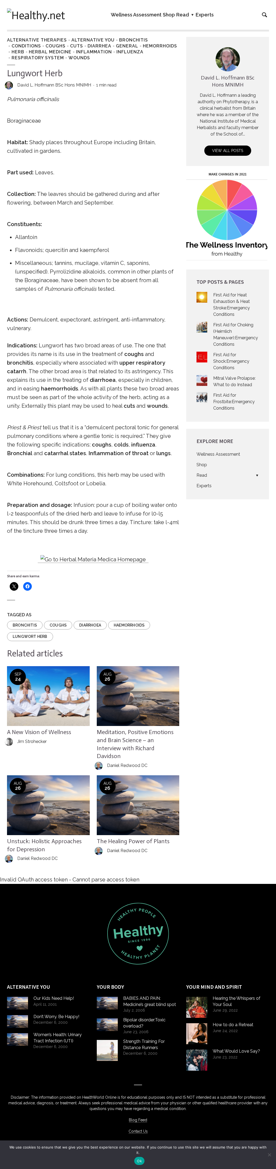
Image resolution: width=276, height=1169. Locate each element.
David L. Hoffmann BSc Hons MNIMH (54, 85)
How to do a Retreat (233, 1024)
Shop (169, 15)
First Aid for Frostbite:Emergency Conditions (234, 402)
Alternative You (93, 40)
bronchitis (25, 625)
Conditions (26, 46)
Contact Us (138, 1131)
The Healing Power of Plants (133, 841)
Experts (205, 15)
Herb (18, 51)
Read (182, 15)
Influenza (129, 51)
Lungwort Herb (30, 636)
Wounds (79, 57)
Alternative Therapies (37, 40)
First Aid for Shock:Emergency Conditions (231, 361)
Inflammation (94, 51)
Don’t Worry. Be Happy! (56, 1016)
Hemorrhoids (160, 46)
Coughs (55, 46)
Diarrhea (99, 46)
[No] (269, 1154)
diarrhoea (90, 625)
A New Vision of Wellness (39, 732)
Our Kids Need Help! (53, 998)
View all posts (227, 150)
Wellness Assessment (136, 15)
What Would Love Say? (236, 1051)
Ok (139, 1161)
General (127, 46)
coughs (58, 625)
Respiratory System (38, 57)
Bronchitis (133, 40)
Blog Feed (138, 1120)
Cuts (76, 46)
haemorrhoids (129, 625)
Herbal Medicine (50, 51)
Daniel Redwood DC (127, 765)
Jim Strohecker (32, 741)
